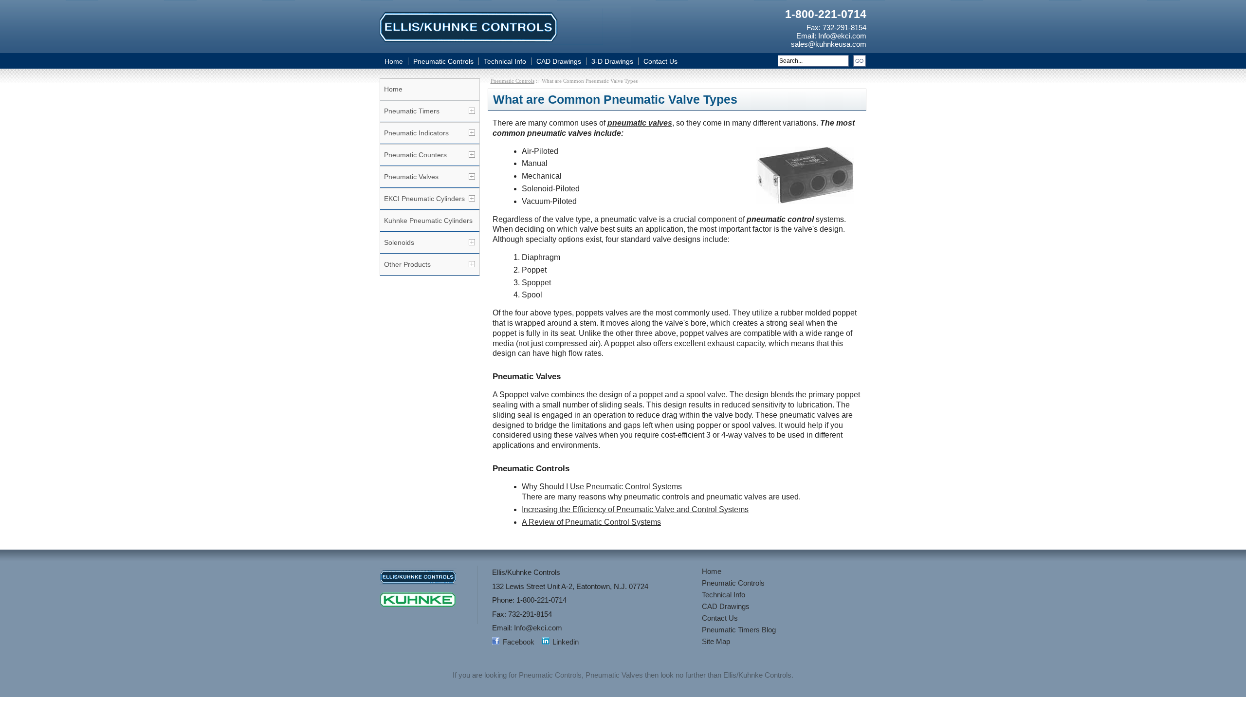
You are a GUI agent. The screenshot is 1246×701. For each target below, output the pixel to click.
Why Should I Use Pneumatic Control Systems (602, 486)
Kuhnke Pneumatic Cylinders (428, 220)
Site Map (716, 641)
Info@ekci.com (842, 36)
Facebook (518, 642)
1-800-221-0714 (825, 14)
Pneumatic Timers (412, 111)
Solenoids (399, 242)
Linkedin (565, 642)
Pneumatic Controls (443, 61)
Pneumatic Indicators (416, 133)
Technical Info (505, 61)
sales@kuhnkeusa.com (828, 44)
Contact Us (660, 61)
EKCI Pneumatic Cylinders (424, 199)
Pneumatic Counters (415, 155)
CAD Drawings (558, 61)
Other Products (407, 264)
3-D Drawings (612, 61)
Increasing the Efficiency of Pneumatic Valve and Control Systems (635, 509)
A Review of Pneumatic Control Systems (591, 522)
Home (394, 61)
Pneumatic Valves (411, 177)
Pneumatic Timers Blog (739, 630)
